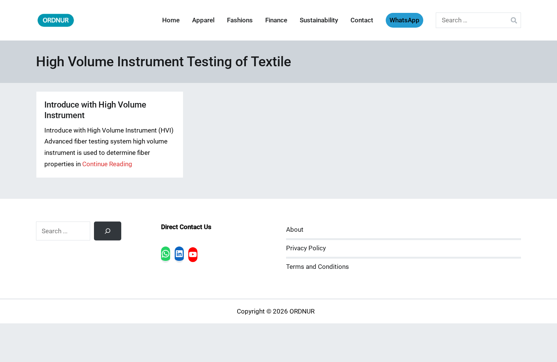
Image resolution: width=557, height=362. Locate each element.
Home (171, 20)
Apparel (203, 20)
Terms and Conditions (317, 266)
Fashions (240, 20)
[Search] (107, 231)
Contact (361, 20)
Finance (276, 20)
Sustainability (319, 20)
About (295, 229)
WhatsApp (404, 20)
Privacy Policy (306, 248)
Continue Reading (107, 164)
